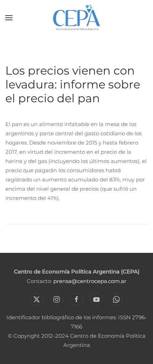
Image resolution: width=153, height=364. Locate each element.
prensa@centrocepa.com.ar (89, 281)
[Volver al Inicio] (76, 18)
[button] (8, 18)
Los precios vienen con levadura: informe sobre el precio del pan (72, 84)
